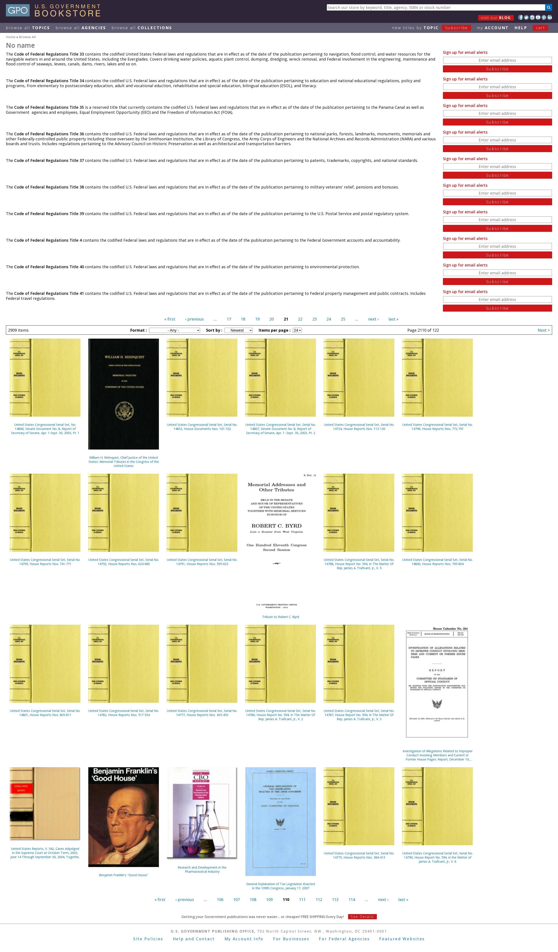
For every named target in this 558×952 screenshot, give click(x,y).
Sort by (213, 330)
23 (314, 319)
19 (257, 319)
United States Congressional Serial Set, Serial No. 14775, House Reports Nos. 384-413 (359, 855)
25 (343, 319)
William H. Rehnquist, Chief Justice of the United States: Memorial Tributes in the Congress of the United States (123, 461)
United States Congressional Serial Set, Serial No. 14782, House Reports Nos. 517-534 (123, 713)
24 (329, 319)
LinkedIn (549, 17)
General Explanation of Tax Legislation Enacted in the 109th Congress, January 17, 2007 (280, 886)
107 (236, 899)
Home (10, 37)
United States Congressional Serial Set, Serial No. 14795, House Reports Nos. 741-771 (45, 562)
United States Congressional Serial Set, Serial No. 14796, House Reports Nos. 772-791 (437, 427)
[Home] (55, 15)
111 (302, 899)
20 (271, 319)
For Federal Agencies (344, 938)
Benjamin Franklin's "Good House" (123, 875)
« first (169, 319)
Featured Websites (402, 938)
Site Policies (148, 938)
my (493, 27)
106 (220, 899)
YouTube (538, 17)
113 (335, 899)
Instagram (532, 17)
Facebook (520, 17)
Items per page (274, 330)
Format (138, 330)
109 (269, 899)
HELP (520, 27)
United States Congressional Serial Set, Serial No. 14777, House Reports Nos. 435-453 (202, 713)
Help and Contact (194, 938)
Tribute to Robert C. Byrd (280, 617)
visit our (496, 17)
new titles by (430, 27)
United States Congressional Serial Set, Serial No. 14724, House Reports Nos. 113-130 (359, 427)
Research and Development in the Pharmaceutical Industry (202, 869)
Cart (540, 27)
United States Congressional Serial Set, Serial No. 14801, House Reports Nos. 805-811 (45, 713)
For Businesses (291, 938)
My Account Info (244, 938)
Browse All (28, 27)
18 (243, 319)
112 (319, 899)
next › (373, 319)
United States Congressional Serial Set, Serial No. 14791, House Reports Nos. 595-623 (202, 562)
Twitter (526, 17)
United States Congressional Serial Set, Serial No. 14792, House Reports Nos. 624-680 (123, 562)
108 (253, 899)
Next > (544, 330)
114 (352, 899)
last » (393, 319)
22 (300, 319)
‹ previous (194, 319)
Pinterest (543, 17)
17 (229, 319)
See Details (362, 916)
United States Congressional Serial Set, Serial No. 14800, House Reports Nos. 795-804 (437, 562)
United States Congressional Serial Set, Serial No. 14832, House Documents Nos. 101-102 (202, 427)
